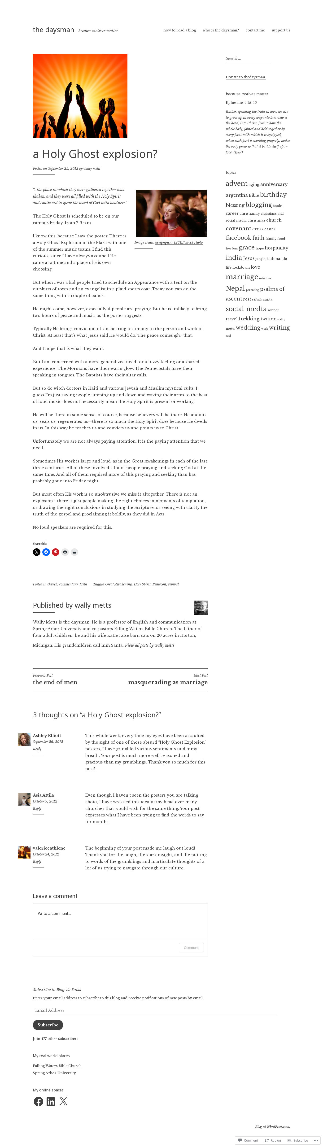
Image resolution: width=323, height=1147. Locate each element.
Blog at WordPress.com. (272, 1127)
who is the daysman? (221, 30)
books (277, 206)
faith (83, 584)
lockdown (241, 267)
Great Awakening (118, 584)
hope (260, 248)
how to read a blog (179, 30)
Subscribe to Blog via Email (57, 989)
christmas (256, 220)
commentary (68, 584)
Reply (37, 749)
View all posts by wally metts (149, 645)
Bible (254, 195)
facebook (238, 238)
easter (269, 229)
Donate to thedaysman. (246, 77)
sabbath (257, 299)
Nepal (235, 288)
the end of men (55, 679)
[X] (63, 1101)
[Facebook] (38, 1101)
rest (247, 299)
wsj (228, 335)
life (228, 267)
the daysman (53, 29)
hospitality (276, 248)
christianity (250, 213)
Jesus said (98, 335)
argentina (237, 195)
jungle (260, 259)
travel (232, 319)
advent (237, 184)
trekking (249, 319)
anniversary (274, 184)
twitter (268, 319)
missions (265, 278)
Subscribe (48, 1025)
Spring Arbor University (54, 1073)
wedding (248, 327)
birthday (273, 194)
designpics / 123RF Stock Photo (179, 242)
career (232, 213)
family (271, 238)
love (255, 267)
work (264, 328)
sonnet (273, 310)
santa (268, 299)
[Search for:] (248, 59)
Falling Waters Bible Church (57, 1066)
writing (279, 327)
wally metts (91, 168)
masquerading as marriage (168, 679)
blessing (235, 205)
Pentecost (159, 584)
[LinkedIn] (51, 1101)
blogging (258, 205)
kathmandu (276, 259)
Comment (191, 948)
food (281, 238)
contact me (255, 30)
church (52, 584)
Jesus (248, 258)
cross (257, 228)
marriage (242, 277)
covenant (238, 228)
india (234, 258)
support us (280, 30)
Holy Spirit (142, 584)
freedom (232, 248)
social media (246, 309)
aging (254, 184)
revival (173, 584)
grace (247, 247)
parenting (252, 290)
